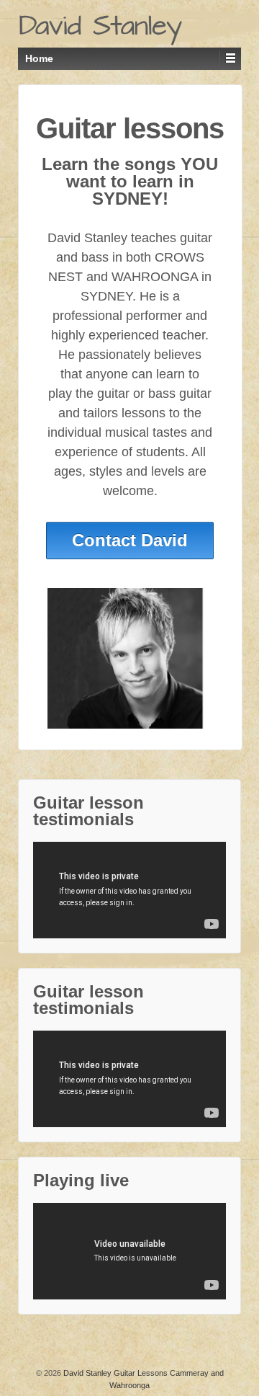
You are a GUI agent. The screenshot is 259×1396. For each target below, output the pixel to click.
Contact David (130, 540)
